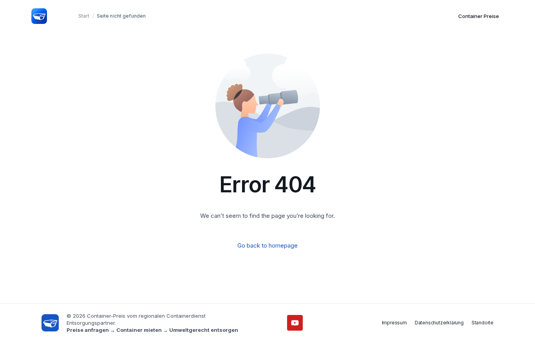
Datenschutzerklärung (439, 323)
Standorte (482, 323)
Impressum (394, 323)
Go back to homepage (267, 245)
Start (84, 16)
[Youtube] (295, 323)
